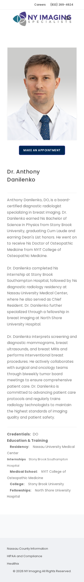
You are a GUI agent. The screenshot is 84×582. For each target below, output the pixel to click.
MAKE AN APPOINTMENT (42, 150)
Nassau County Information (27, 548)
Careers (40, 5)
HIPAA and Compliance (24, 556)
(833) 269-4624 (61, 5)
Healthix (13, 563)
